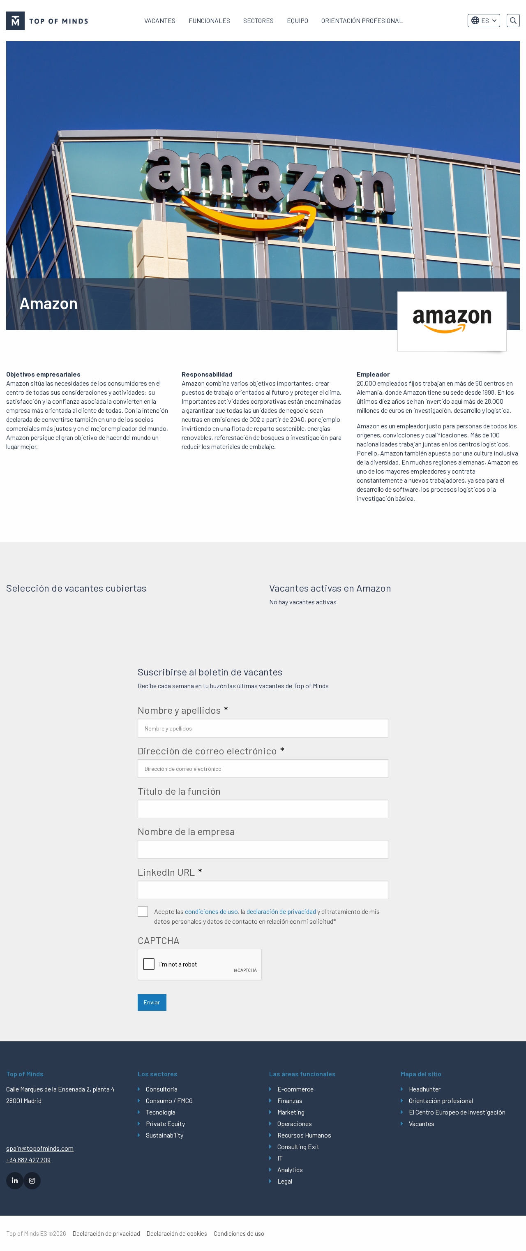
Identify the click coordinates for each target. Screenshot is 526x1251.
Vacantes (159, 20)
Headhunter (425, 1089)
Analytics (290, 1169)
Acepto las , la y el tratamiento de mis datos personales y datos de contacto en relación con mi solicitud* (267, 916)
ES (485, 20)
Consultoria (162, 1089)
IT (280, 1158)
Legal (284, 1181)
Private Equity (165, 1123)
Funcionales (209, 20)
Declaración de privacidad (106, 1233)
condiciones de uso (211, 911)
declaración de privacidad (281, 911)
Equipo (297, 20)
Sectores (258, 20)
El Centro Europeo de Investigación (457, 1112)
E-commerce (295, 1089)
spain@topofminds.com (40, 1148)
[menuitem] (160, 20)
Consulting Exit (298, 1146)
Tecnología (160, 1112)
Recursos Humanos (304, 1135)
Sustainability (164, 1135)
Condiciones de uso (239, 1233)
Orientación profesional (362, 20)
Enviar (152, 1002)
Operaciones (294, 1123)
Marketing (291, 1112)
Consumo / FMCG (169, 1100)
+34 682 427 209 (28, 1159)
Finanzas (289, 1100)
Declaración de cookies (177, 1233)
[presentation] (200, 965)
